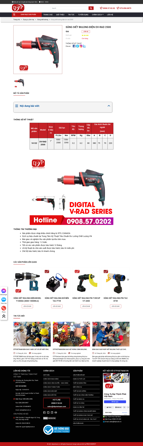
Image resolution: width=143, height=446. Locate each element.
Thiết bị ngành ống (79, 383)
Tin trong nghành (36, 353)
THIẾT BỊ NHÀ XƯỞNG (79, 391)
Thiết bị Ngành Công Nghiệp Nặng (84, 411)
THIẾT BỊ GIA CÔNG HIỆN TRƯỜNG (83, 395)
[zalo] (84, 46)
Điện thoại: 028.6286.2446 (24, 399)
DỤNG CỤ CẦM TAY (78, 407)
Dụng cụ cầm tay (28, 19)
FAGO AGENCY (91, 444)
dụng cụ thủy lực (79, 379)
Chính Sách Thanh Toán (51, 387)
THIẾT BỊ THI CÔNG (78, 403)
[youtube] (56, 412)
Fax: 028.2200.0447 (22, 403)
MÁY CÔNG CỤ (77, 387)
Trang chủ (16, 19)
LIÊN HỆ (85, 31)
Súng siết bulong (42, 19)
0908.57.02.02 (109, 8)
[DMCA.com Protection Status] (49, 418)
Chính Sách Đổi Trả (49, 395)
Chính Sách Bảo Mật (50, 391)
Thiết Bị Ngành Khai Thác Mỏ (83, 415)
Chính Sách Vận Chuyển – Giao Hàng (55, 383)
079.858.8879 (125, 8)
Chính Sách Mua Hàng (51, 379)
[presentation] (15, 279)
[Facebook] (74, 46)
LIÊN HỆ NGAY (27, 306)
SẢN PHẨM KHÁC (78, 423)
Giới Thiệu (46, 375)
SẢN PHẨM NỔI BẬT (79, 375)
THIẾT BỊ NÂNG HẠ (78, 399)
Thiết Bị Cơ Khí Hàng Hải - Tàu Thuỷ (84, 419)
